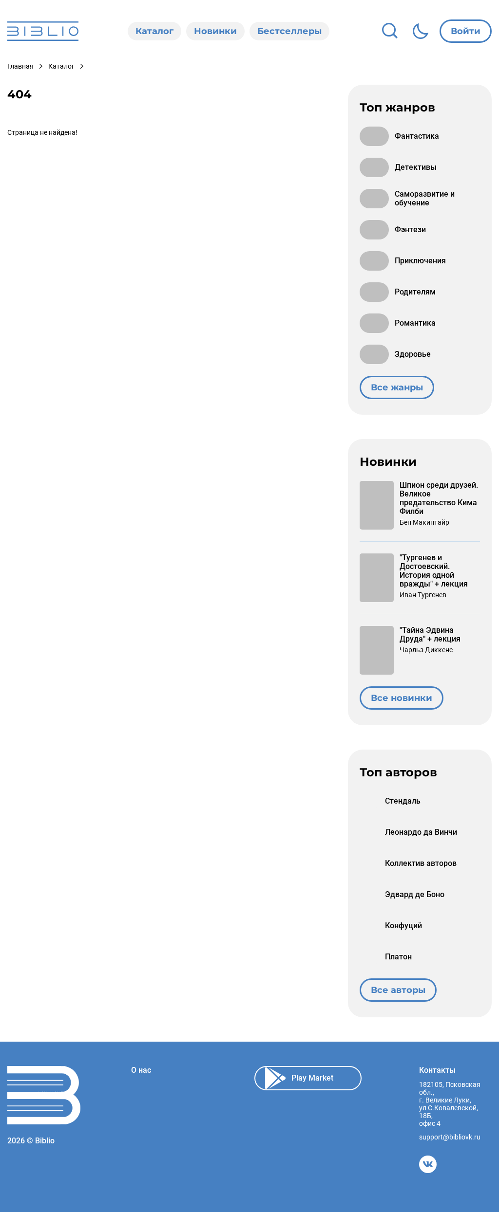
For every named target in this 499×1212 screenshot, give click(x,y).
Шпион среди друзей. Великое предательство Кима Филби (439, 498)
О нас (141, 1070)
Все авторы (398, 990)
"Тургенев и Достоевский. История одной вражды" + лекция (434, 570)
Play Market (312, 1078)
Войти (465, 31)
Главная (20, 66)
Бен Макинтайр (424, 522)
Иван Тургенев (423, 595)
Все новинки (401, 698)
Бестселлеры (289, 31)
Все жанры (397, 387)
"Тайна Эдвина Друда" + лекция (430, 634)
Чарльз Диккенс (426, 650)
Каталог (154, 31)
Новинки (215, 31)
